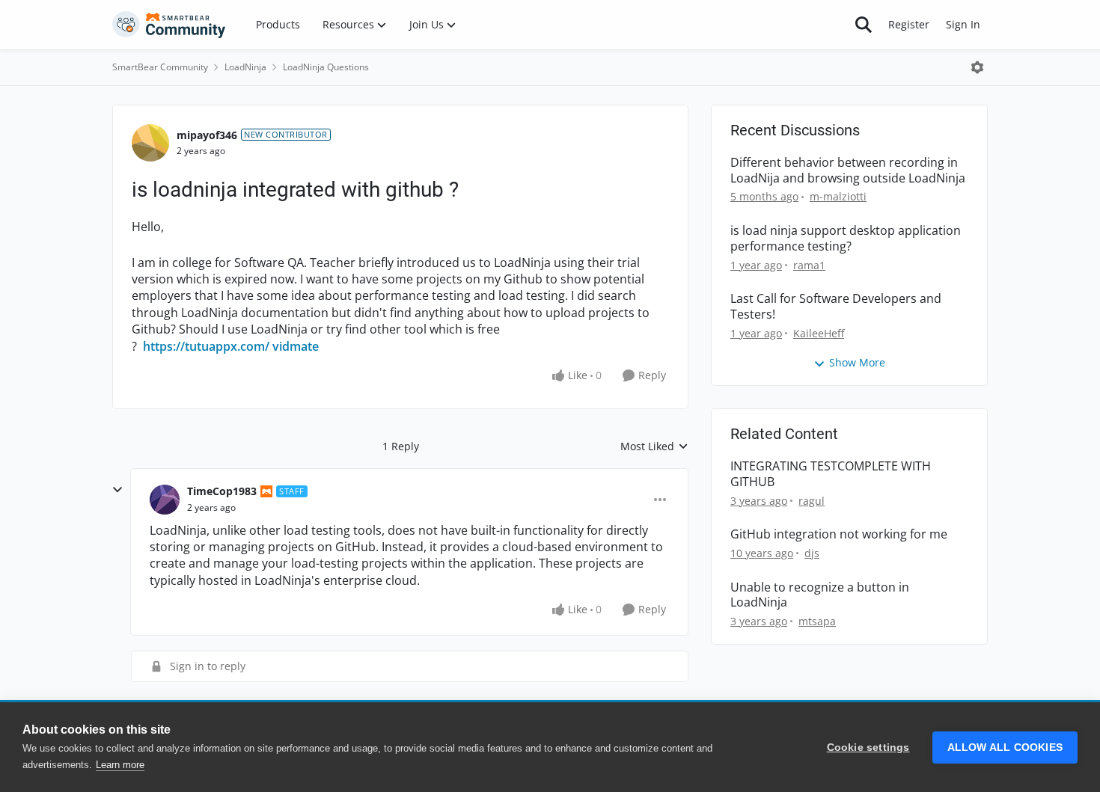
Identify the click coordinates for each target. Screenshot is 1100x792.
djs (811, 553)
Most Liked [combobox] (654, 446)
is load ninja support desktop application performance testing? (845, 238)
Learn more (120, 764)
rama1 (809, 265)
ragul (811, 501)
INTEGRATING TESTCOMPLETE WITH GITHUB (830, 474)
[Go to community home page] (169, 24)
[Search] (864, 25)
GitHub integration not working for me (838, 534)
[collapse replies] (117, 490)
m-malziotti (838, 196)
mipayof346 (207, 135)
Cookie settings (868, 747)
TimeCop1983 (222, 491)
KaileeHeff (818, 333)
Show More (857, 362)
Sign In (963, 24)
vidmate (295, 346)
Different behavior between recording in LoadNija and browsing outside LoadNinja (847, 170)
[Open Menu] (977, 67)
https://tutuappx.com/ (206, 346)
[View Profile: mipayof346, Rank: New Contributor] (150, 143)
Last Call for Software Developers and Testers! (835, 306)
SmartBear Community (160, 67)
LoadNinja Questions (326, 67)
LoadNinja (245, 67)
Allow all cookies (1005, 747)
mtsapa (817, 621)
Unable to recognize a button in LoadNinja (819, 595)
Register (908, 24)
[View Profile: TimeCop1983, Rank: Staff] (165, 500)
